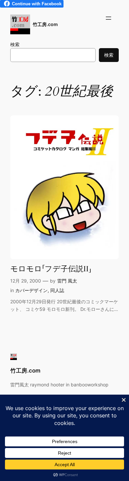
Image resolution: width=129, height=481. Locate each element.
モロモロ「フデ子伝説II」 (50, 268)
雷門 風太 (67, 281)
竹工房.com (45, 24)
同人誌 (57, 290)
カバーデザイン (31, 290)
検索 (15, 44)
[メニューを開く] (108, 18)
